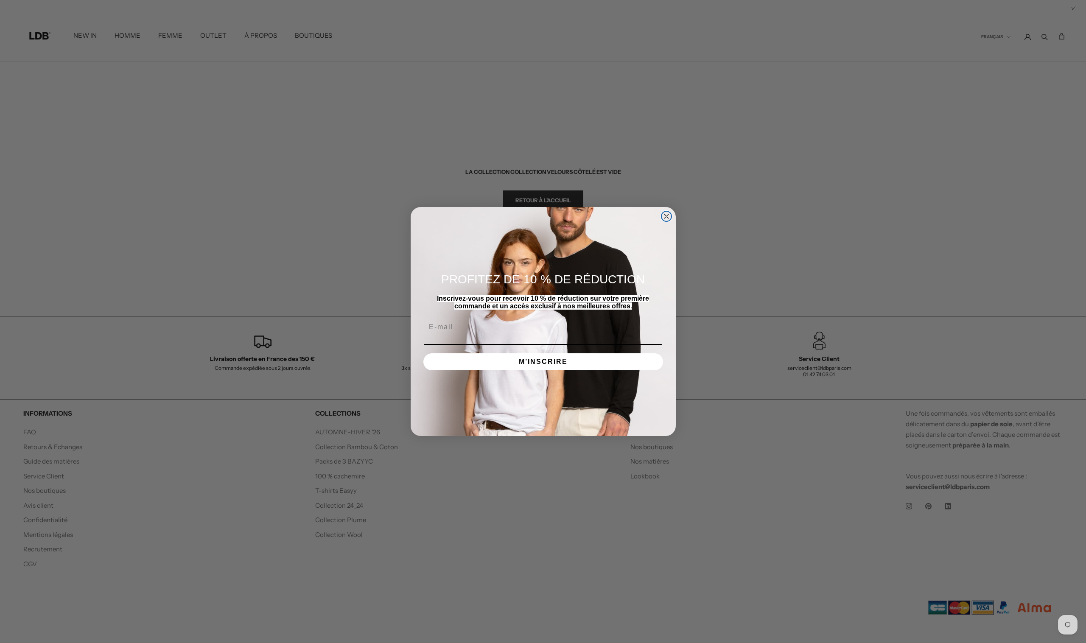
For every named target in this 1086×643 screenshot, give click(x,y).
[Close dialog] (666, 216)
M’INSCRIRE (543, 361)
